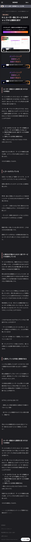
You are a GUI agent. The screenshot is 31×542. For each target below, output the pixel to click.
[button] (7, 2)
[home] (15, 2)
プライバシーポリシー (6, 529)
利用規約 (3, 525)
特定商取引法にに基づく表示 (8, 532)
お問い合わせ (4, 536)
